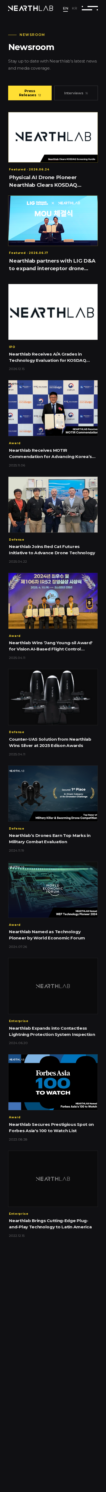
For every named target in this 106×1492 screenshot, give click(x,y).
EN (65, 8)
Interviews (76, 93)
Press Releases (30, 93)
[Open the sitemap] (90, 8)
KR (74, 8)
